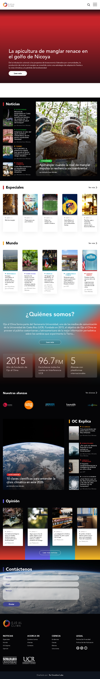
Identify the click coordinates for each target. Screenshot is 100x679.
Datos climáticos (13, 474)
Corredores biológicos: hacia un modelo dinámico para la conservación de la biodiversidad (12, 537)
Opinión (10, 531)
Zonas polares (87, 443)
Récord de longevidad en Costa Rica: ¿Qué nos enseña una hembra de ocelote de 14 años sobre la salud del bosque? (22, 117)
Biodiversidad (21, 109)
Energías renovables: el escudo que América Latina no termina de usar (9, 280)
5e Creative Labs (56, 675)
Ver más (92, 187)
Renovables (11, 273)
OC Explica (86, 427)
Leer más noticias (50, 552)
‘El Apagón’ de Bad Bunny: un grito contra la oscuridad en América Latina (49, 279)
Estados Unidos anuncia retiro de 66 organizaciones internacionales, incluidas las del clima (90, 282)
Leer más (18, 73)
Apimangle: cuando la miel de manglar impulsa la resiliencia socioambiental (65, 166)
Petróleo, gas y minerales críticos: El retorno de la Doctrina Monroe (89, 223)
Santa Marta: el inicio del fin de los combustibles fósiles (69, 222)
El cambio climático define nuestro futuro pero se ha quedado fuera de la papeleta (85, 536)
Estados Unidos (89, 274)
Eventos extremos (89, 476)
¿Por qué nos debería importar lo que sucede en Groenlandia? (88, 448)
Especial (10, 218)
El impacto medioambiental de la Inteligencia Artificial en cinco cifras (88, 466)
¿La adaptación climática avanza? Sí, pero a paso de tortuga (62, 535)
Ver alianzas (90, 393)
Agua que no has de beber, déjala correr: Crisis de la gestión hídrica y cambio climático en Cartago (36, 537)
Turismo (19, 146)
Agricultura (31, 273)
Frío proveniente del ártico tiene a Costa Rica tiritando (88, 431)
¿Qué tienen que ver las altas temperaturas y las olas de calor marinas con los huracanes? (88, 482)
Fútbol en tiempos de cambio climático (50, 221)
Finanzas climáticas (20, 163)
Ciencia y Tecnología (86, 461)
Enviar (11, 604)
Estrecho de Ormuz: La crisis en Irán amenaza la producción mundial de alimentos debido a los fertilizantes (30, 281)
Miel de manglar (10, 220)
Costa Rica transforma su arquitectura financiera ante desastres (22, 169)
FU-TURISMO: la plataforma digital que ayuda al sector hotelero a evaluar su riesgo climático (22, 152)
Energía (49, 273)
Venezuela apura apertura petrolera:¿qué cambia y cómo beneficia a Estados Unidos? (69, 280)
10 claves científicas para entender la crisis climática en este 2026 (31, 480)
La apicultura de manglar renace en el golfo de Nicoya (48, 54)
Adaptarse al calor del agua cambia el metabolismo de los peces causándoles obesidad (22, 135)
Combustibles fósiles (71, 274)
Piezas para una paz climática (29, 221)
